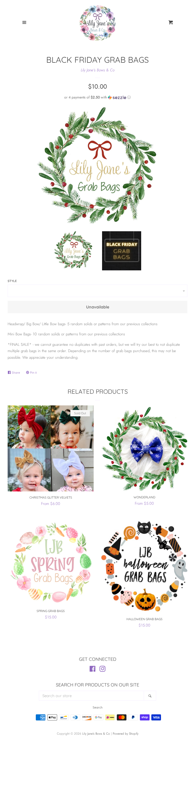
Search (98, 707)
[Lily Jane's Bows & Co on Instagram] (103, 670)
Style (12, 281)
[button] (97, 97)
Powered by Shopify (125, 733)
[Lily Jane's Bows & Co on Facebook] (92, 670)
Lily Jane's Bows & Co (98, 70)
